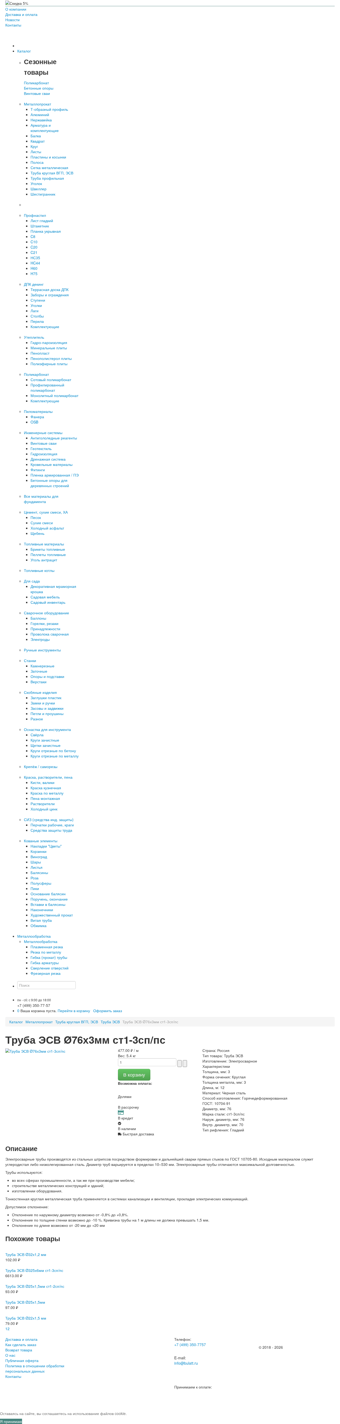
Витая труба (41, 920)
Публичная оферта (22, 1360)
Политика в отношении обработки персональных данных (34, 1368)
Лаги (35, 310)
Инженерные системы (43, 432)
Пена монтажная (45, 798)
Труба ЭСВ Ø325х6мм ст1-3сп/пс (34, 1270)
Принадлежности (45, 628)
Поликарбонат (36, 82)
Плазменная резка (47, 946)
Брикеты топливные (48, 549)
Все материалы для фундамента (41, 498)
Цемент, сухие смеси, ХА (46, 512)
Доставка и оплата (21, 14)
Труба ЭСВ (110, 1021)
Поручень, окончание (49, 899)
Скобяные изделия (40, 692)
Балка (36, 135)
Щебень (37, 533)
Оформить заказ (107, 1010)
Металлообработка (40, 941)
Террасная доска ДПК (50, 289)
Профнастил (35, 215)
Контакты (13, 25)
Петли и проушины (47, 713)
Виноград (39, 856)
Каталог (16, 1021)
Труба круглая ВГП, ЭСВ (52, 172)
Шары (36, 862)
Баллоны (38, 618)
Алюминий (40, 114)
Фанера (37, 416)
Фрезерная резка (46, 973)
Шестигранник (43, 194)
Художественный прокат (52, 915)
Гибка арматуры (45, 962)
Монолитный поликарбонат (54, 395)
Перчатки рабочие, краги (52, 824)
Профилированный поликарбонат (47, 387)
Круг (34, 146)
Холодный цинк (44, 809)
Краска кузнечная (46, 787)
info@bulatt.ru (186, 1363)
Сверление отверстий (50, 968)
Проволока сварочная (50, 634)
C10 (34, 241)
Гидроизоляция (44, 453)
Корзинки (38, 851)
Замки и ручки (43, 703)
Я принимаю (11, 1421)
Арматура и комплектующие (45, 127)
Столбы (37, 316)
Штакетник (40, 225)
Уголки (36, 305)
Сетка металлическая (49, 167)
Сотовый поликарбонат (51, 379)
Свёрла (37, 734)
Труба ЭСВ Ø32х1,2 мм (25, 1254)
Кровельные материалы (52, 464)
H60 (34, 268)
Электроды (40, 639)
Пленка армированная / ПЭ (55, 475)
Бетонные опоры (38, 88)
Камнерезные (42, 665)
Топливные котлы (39, 570)
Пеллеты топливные (48, 554)
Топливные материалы (44, 543)
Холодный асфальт (47, 528)
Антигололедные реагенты (54, 437)
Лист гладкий (42, 220)
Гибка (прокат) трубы (49, 957)
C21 (34, 252)
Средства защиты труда (51, 830)
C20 (34, 247)
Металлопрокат (37, 104)
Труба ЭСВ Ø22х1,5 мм (25, 1318)
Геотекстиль (41, 448)
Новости (12, 19)
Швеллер (38, 188)
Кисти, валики (42, 782)
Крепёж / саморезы (40, 766)
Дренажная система (48, 459)
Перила (37, 321)
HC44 (35, 263)
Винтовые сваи (37, 93)
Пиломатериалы (38, 411)
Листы (36, 151)
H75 (34, 273)
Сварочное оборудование (46, 612)
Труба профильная (47, 178)
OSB (34, 422)
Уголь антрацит (44, 559)
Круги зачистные (45, 740)
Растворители (43, 803)
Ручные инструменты (42, 650)
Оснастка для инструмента (47, 729)
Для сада (32, 581)
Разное (37, 718)
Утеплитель (34, 337)
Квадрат (38, 141)
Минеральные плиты (49, 347)
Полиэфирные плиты (49, 363)
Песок (36, 517)
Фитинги (38, 469)
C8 (33, 236)
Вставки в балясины (48, 904)
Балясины (39, 872)
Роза (35, 877)
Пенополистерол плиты (51, 358)
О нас (10, 1355)
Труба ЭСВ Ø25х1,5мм (25, 1302)
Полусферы (41, 883)
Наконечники (42, 909)
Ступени (38, 300)
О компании (15, 9)
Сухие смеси (42, 522)
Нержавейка (41, 119)
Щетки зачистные (46, 745)
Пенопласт (40, 353)
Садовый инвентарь (48, 602)
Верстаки (38, 681)
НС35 (35, 257)
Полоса (37, 162)
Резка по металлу (46, 952)
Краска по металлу (47, 793)
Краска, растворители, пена (48, 777)
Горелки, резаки (44, 623)
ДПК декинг (34, 284)
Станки (30, 660)
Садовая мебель (45, 596)
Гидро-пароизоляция (49, 342)
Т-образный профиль (49, 109)
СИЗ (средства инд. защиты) (49, 819)
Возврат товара (18, 1349)
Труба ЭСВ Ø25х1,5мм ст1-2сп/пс (34, 1286)
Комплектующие (45, 326)
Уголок (36, 183)
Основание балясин (48, 893)
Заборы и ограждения (50, 294)
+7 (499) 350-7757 (190, 1344)
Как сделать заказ (20, 1344)
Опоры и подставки (47, 676)
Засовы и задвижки (47, 708)
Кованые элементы (40, 840)
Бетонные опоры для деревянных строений (50, 483)
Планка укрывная (46, 231)
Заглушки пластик (46, 697)
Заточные (39, 671)
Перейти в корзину (74, 1010)
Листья (36, 867)
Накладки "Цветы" (46, 846)
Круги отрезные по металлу (55, 756)
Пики (35, 888)
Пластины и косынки (48, 157)
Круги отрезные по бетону (53, 750)
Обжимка (38, 925)
